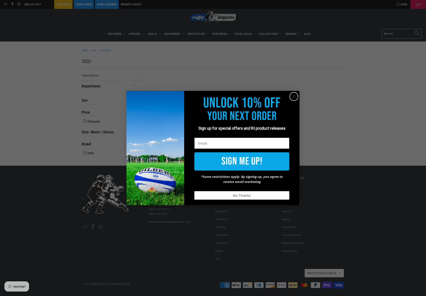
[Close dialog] (294, 96)
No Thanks (242, 195)
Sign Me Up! (241, 161)
